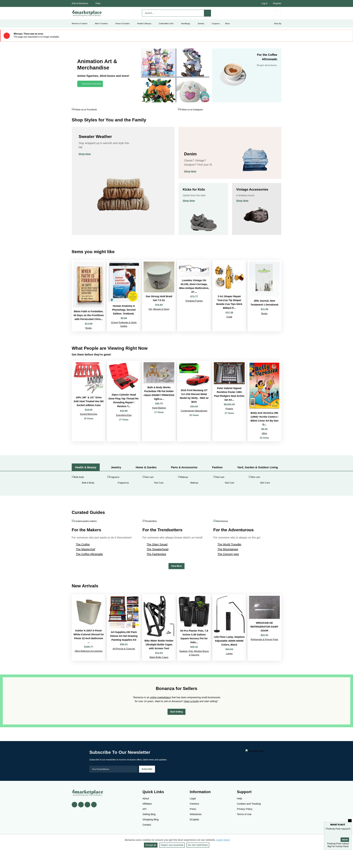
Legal (193, 798)
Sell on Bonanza (80, 3)
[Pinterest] (87, 804)
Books (88, 328)
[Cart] (278, 13)
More (227, 23)
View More (176, 566)
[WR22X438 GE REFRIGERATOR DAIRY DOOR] (264, 627)
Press (193, 809)
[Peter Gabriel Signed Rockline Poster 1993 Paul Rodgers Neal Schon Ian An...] (229, 401)
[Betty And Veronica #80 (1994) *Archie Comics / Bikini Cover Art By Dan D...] (264, 401)
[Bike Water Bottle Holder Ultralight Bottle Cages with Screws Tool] (159, 627)
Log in (264, 3)
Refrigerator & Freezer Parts (264, 639)
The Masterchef (85, 549)
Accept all (150, 845)
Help (98, 3)
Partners (194, 803)
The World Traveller (229, 544)
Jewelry (201, 23)
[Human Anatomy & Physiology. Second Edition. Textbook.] (124, 295)
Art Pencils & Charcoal (124, 649)
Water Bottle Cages (158, 657)
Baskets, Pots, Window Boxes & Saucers (194, 653)
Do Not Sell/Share (198, 845)
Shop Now (85, 154)
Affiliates (147, 803)
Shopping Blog (150, 819)
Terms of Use (244, 814)
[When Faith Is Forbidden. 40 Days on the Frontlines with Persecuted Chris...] (88, 295)
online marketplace (160, 697)
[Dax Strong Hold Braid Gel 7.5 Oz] (159, 295)
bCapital (194, 819)
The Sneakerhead (157, 549)
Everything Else (124, 415)
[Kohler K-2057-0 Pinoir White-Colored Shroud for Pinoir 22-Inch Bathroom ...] (88, 627)
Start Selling (176, 712)
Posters (229, 409)
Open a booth (191, 701)
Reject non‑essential (172, 845)
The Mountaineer (227, 549)
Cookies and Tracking (249, 803)
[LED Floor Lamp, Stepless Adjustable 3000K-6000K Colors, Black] (229, 627)
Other (264, 433)
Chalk (229, 317)
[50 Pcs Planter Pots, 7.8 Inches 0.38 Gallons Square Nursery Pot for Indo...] (194, 627)
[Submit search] (207, 13)
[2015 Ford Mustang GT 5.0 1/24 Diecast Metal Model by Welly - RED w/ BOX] (194, 401)
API (144, 809)
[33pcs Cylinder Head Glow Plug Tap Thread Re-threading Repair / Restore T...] (124, 401)
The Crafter (83, 544)
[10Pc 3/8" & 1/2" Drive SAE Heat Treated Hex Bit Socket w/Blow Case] (88, 401)
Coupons (216, 23)
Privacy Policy (244, 809)
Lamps (229, 653)
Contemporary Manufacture (194, 411)
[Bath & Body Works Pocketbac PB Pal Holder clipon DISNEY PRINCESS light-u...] (159, 401)
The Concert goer (228, 554)
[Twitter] (81, 804)
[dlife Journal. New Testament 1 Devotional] (264, 295)
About (145, 798)
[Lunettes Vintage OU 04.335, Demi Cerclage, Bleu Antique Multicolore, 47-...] (194, 295)
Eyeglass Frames (194, 301)
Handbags (185, 23)
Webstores (196, 814)
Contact (146, 824)
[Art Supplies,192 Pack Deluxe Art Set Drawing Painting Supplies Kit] (124, 627)
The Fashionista (156, 554)
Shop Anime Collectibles (91, 84)
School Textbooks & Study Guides (124, 324)
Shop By (277, 23)
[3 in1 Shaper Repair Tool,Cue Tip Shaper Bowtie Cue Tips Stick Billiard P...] (229, 295)
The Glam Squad (157, 544)
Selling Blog (149, 814)
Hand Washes (159, 408)
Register (277, 3)
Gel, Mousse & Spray (159, 309)
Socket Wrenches (88, 414)
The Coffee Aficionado (89, 554)
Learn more (223, 840)
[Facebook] (74, 804)
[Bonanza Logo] (87, 13)
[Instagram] (94, 804)
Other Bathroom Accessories (89, 651)
